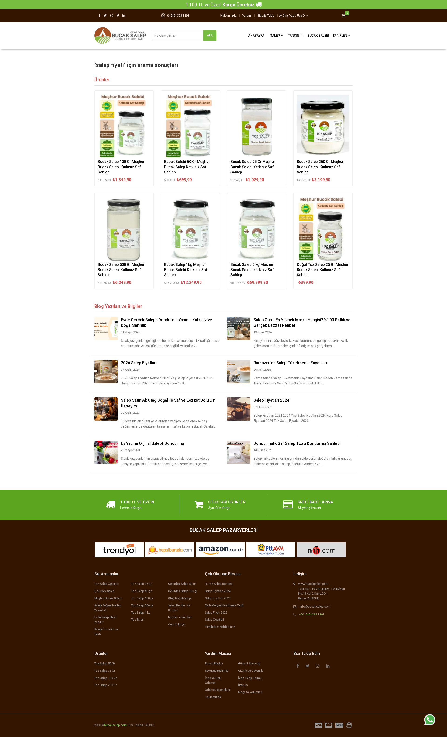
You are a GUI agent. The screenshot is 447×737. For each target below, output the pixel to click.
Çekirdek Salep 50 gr (182, 583)
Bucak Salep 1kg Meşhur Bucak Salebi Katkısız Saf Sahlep (185, 269)
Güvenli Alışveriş (249, 663)
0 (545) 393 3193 (178, 15)
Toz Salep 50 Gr (104, 663)
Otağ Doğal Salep (179, 598)
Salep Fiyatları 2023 (217, 598)
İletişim (243, 685)
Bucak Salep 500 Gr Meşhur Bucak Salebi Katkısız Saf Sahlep (121, 269)
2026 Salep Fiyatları (139, 362)
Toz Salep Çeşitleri (106, 583)
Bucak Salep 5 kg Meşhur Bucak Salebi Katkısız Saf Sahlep (252, 269)
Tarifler (340, 35)
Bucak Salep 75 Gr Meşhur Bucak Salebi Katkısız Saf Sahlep (252, 166)
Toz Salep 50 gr (141, 591)
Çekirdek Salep (104, 591)
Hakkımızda (228, 15)
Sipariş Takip (265, 15)
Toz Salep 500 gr (142, 605)
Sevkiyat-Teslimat (216, 670)
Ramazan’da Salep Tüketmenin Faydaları (290, 362)
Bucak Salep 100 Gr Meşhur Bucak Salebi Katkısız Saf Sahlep (121, 166)
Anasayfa (256, 35)
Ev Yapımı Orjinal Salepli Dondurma (152, 443)
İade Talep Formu (249, 678)
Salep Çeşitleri (214, 619)
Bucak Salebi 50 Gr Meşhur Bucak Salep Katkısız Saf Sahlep (187, 166)
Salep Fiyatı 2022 (216, 612)
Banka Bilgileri (214, 663)
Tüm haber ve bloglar (219, 626)
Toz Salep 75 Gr (104, 670)
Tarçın (293, 35)
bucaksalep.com (115, 725)
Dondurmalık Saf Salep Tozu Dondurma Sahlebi (297, 443)
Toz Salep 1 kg (141, 612)
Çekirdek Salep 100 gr (182, 591)
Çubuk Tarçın (177, 624)
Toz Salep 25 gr (141, 583)
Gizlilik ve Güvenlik (250, 670)
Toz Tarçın (138, 619)
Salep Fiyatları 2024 (271, 400)
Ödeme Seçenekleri (218, 689)
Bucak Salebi (318, 35)
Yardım (247, 15)
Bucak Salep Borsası (218, 583)
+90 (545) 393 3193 (311, 614)
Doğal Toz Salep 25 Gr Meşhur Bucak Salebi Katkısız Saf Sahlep (323, 269)
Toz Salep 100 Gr (105, 678)
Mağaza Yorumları (250, 692)
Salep (275, 35)
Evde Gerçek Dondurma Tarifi (224, 605)
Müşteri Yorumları (179, 617)
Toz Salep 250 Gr (105, 685)
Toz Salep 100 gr (142, 598)
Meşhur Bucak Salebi (108, 598)
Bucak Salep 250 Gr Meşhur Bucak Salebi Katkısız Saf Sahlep (320, 166)
